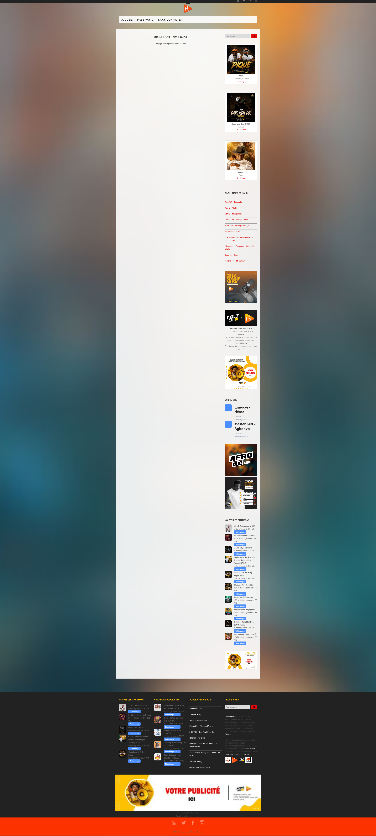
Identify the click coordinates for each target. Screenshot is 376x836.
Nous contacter (170, 19)
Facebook (237, 754)
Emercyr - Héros (242, 409)
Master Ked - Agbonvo (244, 426)
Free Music (145, 19)
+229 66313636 (248, 748)
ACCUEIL (126, 19)
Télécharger (241, 81)
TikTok (246, 754)
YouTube (229, 754)
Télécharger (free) (172, 714)
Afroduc (228, 734)
